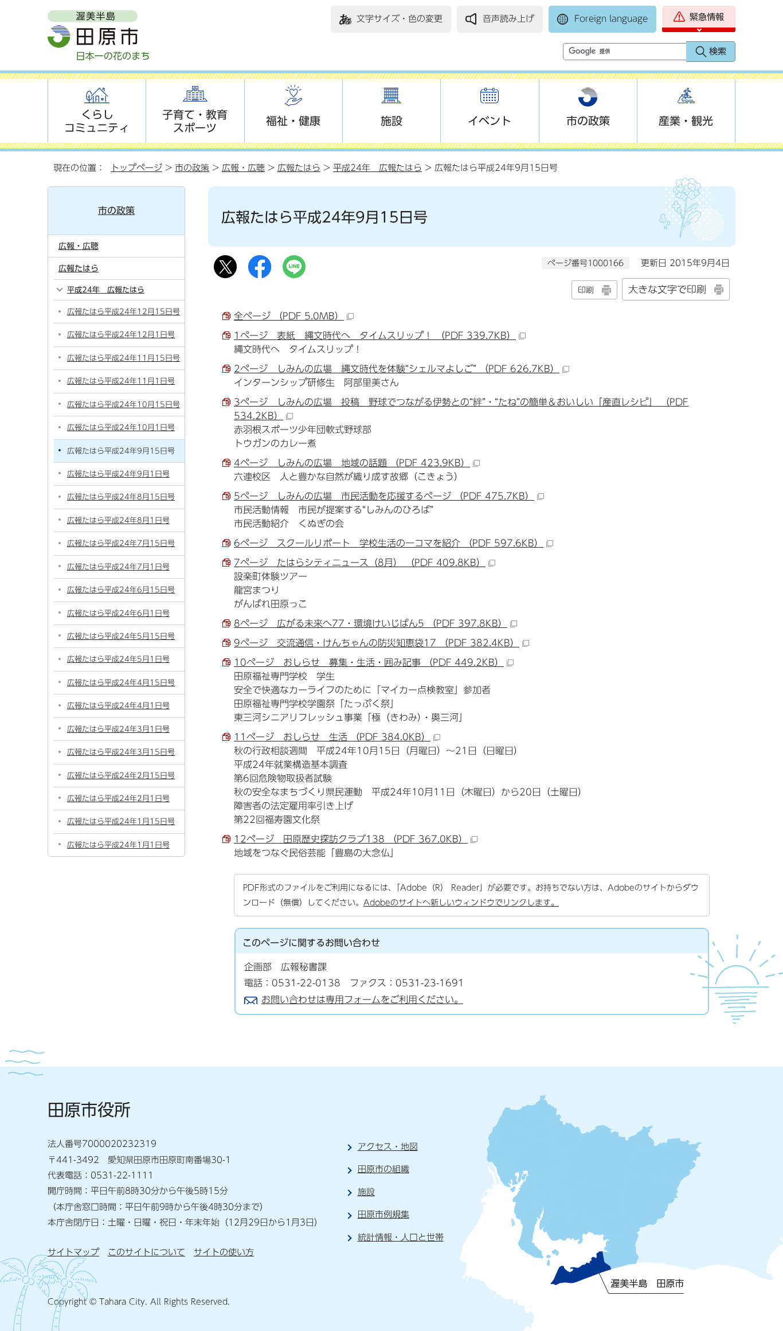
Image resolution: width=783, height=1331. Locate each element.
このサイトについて (146, 1252)
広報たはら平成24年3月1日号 (118, 729)
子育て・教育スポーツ (195, 121)
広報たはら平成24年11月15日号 (123, 358)
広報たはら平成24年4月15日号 (121, 682)
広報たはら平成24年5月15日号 (121, 636)
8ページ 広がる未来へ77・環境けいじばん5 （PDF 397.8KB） (370, 623)
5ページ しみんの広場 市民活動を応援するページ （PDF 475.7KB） (384, 496)
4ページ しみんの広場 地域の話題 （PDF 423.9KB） (352, 462)
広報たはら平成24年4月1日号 (118, 705)
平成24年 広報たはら (377, 167)
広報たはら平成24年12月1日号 (121, 334)
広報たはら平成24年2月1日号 (118, 798)
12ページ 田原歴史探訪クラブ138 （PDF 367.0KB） (351, 839)
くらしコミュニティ (97, 121)
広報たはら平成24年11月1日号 (121, 381)
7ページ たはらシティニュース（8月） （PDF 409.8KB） (360, 562)
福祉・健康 (293, 120)
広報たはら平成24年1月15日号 (121, 821)
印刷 (586, 290)
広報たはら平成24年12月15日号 (123, 311)
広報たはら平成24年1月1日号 (118, 845)
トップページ (136, 167)
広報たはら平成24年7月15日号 (121, 543)
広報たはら (298, 167)
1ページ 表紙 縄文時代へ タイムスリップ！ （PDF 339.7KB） (375, 335)
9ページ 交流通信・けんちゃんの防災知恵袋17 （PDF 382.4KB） (376, 642)
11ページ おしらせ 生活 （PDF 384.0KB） (332, 736)
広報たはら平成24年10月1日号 (121, 427)
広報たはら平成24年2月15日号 (121, 775)
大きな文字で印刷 (667, 289)
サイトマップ (73, 1252)
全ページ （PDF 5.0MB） (289, 316)
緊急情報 (707, 17)
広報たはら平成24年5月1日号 (118, 659)
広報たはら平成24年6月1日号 (118, 613)
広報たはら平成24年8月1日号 (118, 520)
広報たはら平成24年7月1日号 (118, 567)
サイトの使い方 (224, 1252)
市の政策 (588, 120)
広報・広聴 (243, 167)
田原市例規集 (383, 1214)
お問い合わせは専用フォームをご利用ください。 (362, 999)
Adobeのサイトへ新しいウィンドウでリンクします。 (461, 902)
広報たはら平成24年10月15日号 (123, 404)
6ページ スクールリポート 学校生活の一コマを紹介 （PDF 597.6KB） (388, 543)
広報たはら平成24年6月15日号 (121, 590)
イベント (489, 120)
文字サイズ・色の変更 (400, 18)
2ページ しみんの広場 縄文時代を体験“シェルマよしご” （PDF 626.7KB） (396, 368)
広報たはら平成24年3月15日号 (121, 752)
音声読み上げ (508, 18)
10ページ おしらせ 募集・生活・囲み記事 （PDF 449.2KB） (369, 662)
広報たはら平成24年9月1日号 (118, 474)
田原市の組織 (383, 1169)
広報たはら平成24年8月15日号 (121, 497)
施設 (391, 120)
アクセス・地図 (388, 1146)
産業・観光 (686, 120)
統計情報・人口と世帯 (401, 1237)
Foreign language (611, 18)
